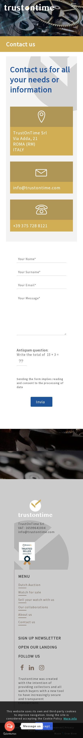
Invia (40, 401)
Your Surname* (29, 272)
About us (25, 614)
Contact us (26, 622)
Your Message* (29, 298)
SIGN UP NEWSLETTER (39, 637)
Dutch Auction (29, 585)
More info (70, 718)
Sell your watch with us (36, 600)
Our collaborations (33, 607)
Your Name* (27, 259)
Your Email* (27, 285)
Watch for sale (29, 592)
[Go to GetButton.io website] (9, 734)
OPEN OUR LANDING (37, 646)
